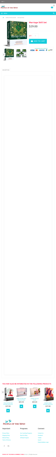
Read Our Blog (23, 435)
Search (39, 440)
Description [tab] (5, 70)
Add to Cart (39, 41)
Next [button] (25, 54)
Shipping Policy (6, 435)
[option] (8, 55)
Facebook (40, 435)
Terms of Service (6, 440)
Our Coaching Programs (26, 433)
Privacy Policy (5, 433)
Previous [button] (3, 54)
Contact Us (40, 433)
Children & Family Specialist (11, 17)
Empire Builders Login (43, 442)
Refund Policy (5, 437)
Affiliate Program (24, 437)
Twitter (39, 437)
